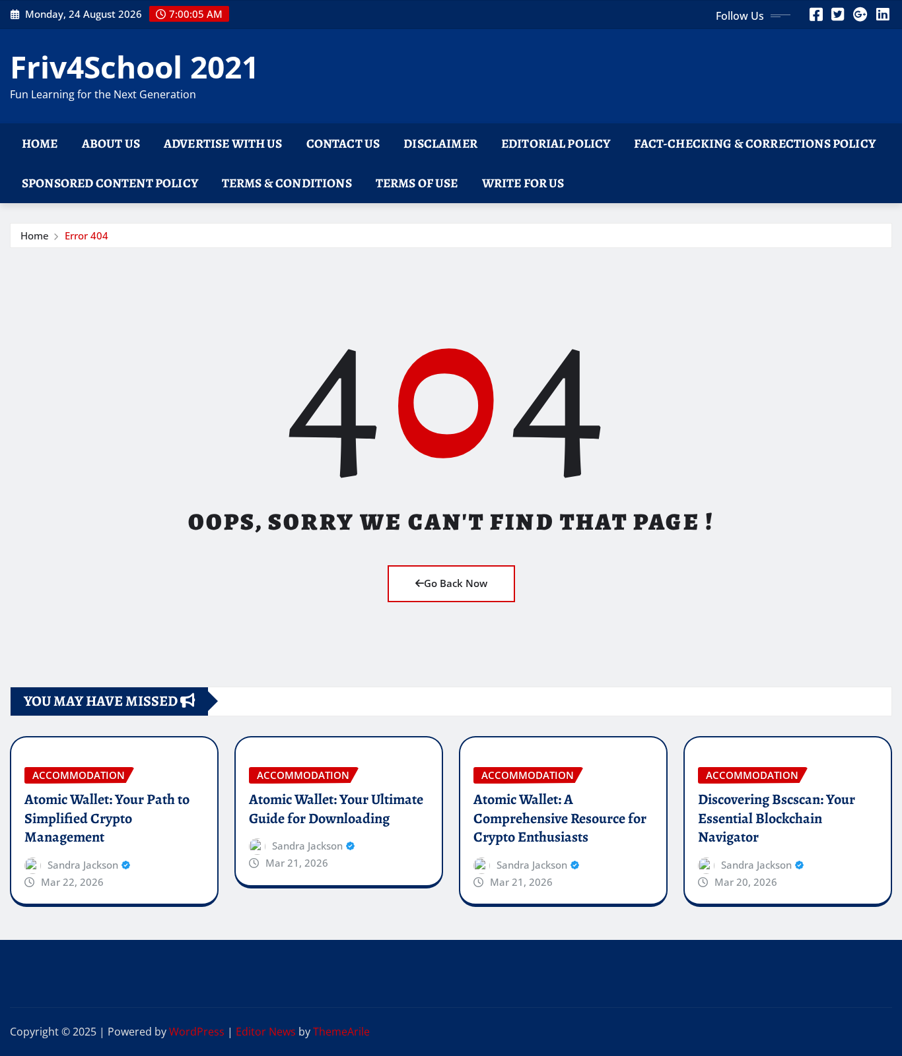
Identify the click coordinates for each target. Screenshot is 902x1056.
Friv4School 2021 (134, 66)
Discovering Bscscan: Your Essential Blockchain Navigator (776, 818)
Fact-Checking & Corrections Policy (754, 143)
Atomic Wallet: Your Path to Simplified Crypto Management (107, 818)
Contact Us (343, 143)
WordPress (197, 1031)
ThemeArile (341, 1031)
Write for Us (523, 183)
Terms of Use (417, 183)
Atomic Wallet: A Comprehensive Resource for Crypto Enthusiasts (559, 818)
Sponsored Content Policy (110, 183)
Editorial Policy (556, 143)
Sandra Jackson (83, 864)
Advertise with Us (223, 143)
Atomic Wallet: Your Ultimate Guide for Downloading (336, 809)
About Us (111, 143)
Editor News (266, 1031)
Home (40, 143)
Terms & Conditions (287, 183)
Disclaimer (440, 143)
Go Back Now (455, 583)
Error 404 (86, 235)
